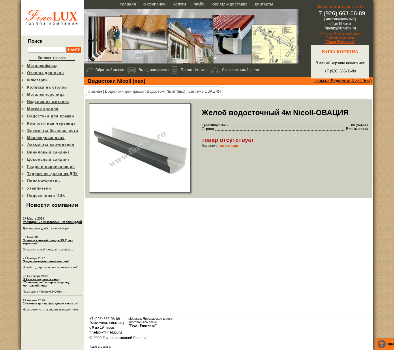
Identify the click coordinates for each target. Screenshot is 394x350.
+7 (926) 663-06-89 (340, 71)
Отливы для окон (45, 73)
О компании (154, 4)
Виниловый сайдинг (48, 152)
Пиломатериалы (44, 181)
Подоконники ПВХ (46, 195)
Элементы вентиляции (50, 145)
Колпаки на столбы (47, 87)
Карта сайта (99, 346)
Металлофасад (42, 65)
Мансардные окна (46, 138)
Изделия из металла (48, 102)
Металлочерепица (46, 94)
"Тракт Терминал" (340, 42)
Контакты (264, 4)
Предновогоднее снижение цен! (46, 261)
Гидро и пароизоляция (51, 166)
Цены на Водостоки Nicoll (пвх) (343, 80)
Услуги (179, 4)
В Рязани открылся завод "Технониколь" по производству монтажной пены (46, 282)
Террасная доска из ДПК (52, 174)
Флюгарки (37, 80)
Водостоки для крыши (50, 116)
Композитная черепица (51, 123)
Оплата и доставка (229, 4)
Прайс (199, 4)
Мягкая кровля (43, 109)
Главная (128, 4)
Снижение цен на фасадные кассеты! (50, 303)
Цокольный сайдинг (48, 159)
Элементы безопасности (52, 130)
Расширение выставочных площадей (52, 222)
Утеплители (39, 188)
